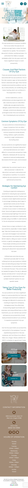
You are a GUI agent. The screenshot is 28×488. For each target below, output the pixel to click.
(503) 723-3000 (14, 428)
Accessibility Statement (9, 480)
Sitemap (14, 482)
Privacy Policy (20, 480)
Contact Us (14, 378)
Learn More (14, 355)
